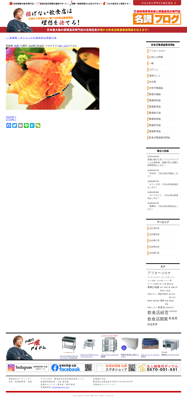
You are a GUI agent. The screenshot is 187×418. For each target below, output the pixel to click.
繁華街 (150, 301)
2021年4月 (154, 228)
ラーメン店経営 (153, 284)
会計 (161, 287)
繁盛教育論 (155, 106)
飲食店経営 (158, 312)
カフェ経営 (152, 280)
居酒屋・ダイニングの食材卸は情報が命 (31, 38)
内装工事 (167, 287)
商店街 (162, 291)
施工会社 (172, 294)
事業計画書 (153, 287)
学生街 (168, 291)
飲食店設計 (173, 311)
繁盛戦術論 (155, 100)
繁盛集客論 (155, 131)
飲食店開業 (158, 319)
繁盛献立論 (155, 112)
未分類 (152, 82)
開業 (162, 301)
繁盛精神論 (155, 119)
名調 (16, 45)
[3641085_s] (52, 109)
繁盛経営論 (155, 125)
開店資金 (156, 301)
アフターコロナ (157, 51)
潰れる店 (172, 297)
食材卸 (171, 301)
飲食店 (161, 307)
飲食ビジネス (152, 307)
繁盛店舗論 (155, 94)
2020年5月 (154, 253)
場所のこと (155, 75)
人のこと (153, 69)
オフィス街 (165, 277)
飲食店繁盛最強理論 (159, 137)
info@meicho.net (60, 387)
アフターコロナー (154, 277)
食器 (166, 301)
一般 (151, 63)
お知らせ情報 (156, 57)
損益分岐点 (163, 294)
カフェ (172, 277)
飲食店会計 (170, 307)
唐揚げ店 (174, 287)
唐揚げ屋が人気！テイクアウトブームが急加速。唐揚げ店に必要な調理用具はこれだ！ (163, 162)
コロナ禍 (159, 280)
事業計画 (170, 284)
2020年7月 (154, 240)
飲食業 (173, 318)
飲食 (166, 304)
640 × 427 (63, 45)
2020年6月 (154, 247)
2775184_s (11, 119)
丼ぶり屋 (163, 284)
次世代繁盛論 (156, 88)
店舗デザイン (152, 294)
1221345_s (11, 117)
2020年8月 (154, 234)
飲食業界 (152, 324)
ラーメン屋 (167, 280)
